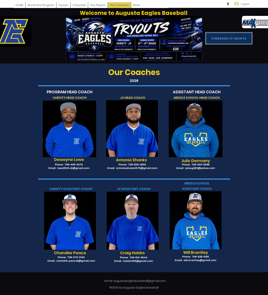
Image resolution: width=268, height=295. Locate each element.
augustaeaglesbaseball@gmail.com (139, 281)
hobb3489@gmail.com (138, 261)
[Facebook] (228, 4)
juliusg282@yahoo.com (200, 168)
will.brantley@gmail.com (200, 260)
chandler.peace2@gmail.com (75, 260)
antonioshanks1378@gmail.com (136, 168)
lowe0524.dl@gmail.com (73, 168)
